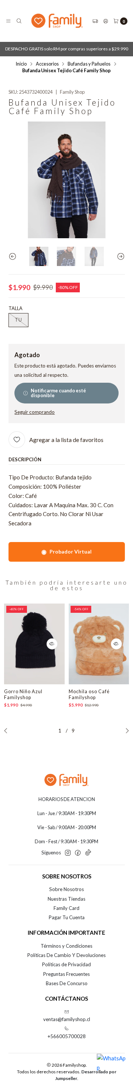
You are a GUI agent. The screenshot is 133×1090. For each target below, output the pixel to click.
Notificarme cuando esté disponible (58, 393)
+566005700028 (67, 1036)
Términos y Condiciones (66, 946)
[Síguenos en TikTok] (88, 853)
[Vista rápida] (52, 643)
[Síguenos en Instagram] (67, 853)
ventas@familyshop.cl (66, 1019)
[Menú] (8, 21)
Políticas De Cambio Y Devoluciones (66, 955)
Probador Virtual (66, 551)
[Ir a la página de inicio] (57, 21)
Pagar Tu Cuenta (67, 917)
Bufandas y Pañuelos (89, 64)
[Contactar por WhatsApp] (111, 1068)
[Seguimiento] (95, 21)
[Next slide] (119, 256)
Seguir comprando (34, 412)
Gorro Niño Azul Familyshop (23, 694)
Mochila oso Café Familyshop (89, 694)
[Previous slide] (14, 256)
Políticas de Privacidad (66, 964)
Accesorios (47, 64)
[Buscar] (19, 21)
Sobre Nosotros (66, 889)
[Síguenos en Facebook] (77, 853)
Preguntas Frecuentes (66, 974)
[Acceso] (106, 21)
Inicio (21, 64)
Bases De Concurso (67, 983)
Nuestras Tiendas (66, 899)
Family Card (66, 908)
